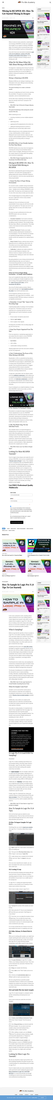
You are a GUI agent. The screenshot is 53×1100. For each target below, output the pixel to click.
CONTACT (27, 1094)
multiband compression (19, 375)
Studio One (30, 553)
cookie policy (34, 1097)
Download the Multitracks (16, 522)
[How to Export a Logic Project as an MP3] (43, 29)
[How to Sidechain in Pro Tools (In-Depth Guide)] (43, 44)
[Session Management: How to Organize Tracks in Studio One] (39, 545)
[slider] (15, 405)
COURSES (21, 1094)
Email (12, 498)
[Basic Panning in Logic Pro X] (39, 566)
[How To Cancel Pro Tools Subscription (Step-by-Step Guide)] (43, 58)
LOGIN (31, 1094)
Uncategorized (5, 581)
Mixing (8, 528)
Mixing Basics (13, 528)
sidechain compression (21, 379)
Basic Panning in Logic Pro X (33, 575)
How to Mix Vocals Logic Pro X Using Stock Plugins (12, 555)
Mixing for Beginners (21, 528)
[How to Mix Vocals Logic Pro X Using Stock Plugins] (43, 16)
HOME (16, 1094)
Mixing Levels (5, 530)
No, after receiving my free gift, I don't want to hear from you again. (20, 517)
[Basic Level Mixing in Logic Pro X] (13, 566)
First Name (13, 492)
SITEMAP (36, 1094)
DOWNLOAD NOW (17, 748)
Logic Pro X (4, 553)
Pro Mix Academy (39, 38)
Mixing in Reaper (30, 528)
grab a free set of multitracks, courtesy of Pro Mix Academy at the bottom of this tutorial (21, 53)
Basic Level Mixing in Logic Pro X (8, 575)
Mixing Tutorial (12, 530)
